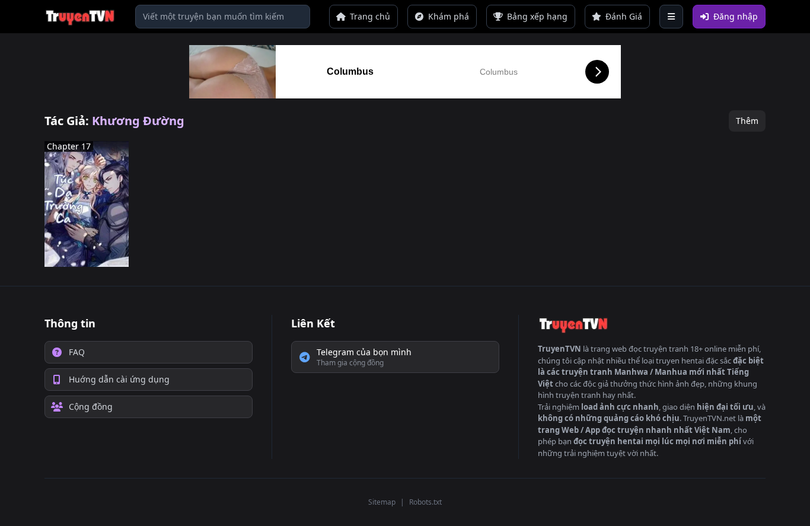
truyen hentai (680, 360)
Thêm (747, 120)
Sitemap (382, 502)
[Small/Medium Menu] (671, 16)
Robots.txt (425, 502)
